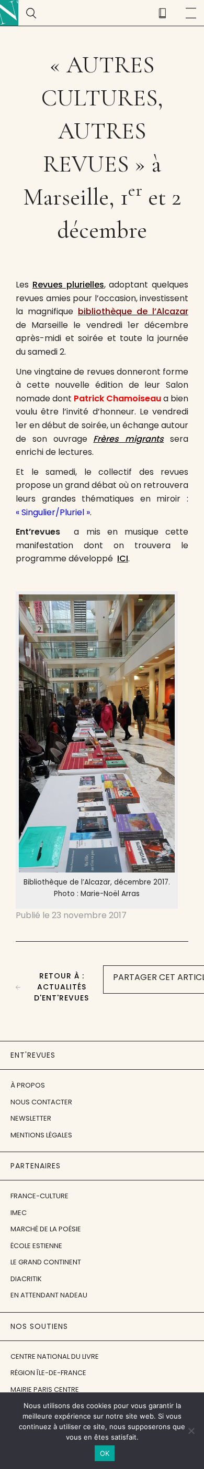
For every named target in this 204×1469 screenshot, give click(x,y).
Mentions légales (41, 1135)
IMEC (18, 1213)
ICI (122, 558)
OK (105, 1453)
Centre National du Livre (54, 1356)
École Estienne (36, 1246)
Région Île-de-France (48, 1373)
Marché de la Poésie (45, 1229)
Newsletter (30, 1118)
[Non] (191, 1430)
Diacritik (26, 1279)
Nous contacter (41, 1102)
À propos (27, 1085)
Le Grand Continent (45, 1262)
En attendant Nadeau (48, 1295)
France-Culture (39, 1196)
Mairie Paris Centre (44, 1390)
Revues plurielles (68, 285)
